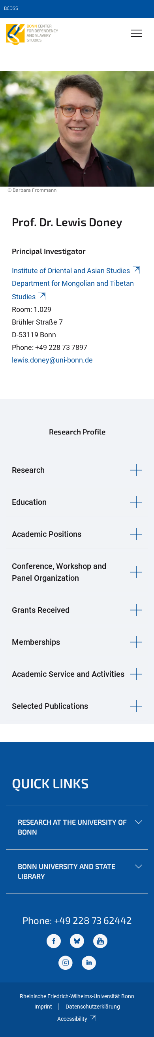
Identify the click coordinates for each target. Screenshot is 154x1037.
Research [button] (28, 470)
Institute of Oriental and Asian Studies (71, 270)
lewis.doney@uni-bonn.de (52, 360)
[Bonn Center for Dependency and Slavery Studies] (32, 34)
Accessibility (72, 1019)
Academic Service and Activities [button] (68, 674)
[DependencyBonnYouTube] (100, 942)
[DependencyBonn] (54, 942)
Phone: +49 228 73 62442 (77, 920)
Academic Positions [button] (46, 534)
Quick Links (50, 783)
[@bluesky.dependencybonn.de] (77, 942)
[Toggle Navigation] (136, 34)
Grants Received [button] (40, 610)
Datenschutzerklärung (93, 1006)
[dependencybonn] (89, 964)
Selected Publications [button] (50, 706)
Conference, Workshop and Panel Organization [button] (59, 572)
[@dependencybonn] (65, 964)
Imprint (43, 1006)
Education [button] (29, 502)
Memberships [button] (36, 642)
